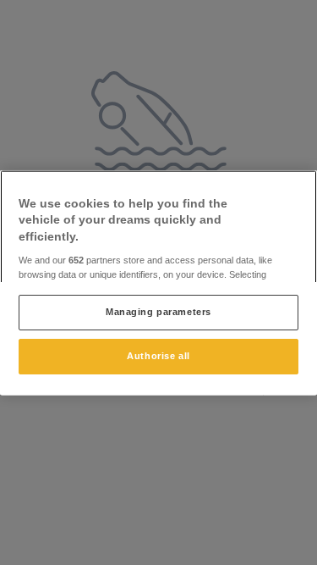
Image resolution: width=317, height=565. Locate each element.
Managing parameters (158, 312)
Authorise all (158, 356)
